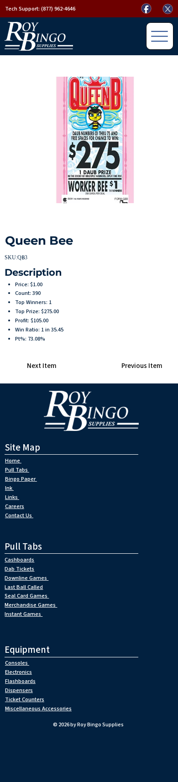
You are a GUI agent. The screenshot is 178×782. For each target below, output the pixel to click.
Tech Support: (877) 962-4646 (40, 9)
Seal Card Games (27, 596)
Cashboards (19, 560)
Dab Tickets (19, 569)
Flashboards (20, 681)
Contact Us (19, 515)
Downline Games (26, 578)
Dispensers (19, 690)
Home (13, 461)
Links (12, 497)
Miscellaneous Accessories (38, 708)
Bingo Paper (21, 479)
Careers (14, 506)
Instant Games (23, 614)
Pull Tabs (17, 470)
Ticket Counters (24, 699)
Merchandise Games (31, 605)
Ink (9, 488)
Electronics (18, 672)
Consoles (17, 663)
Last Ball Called (24, 587)
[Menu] (159, 36)
